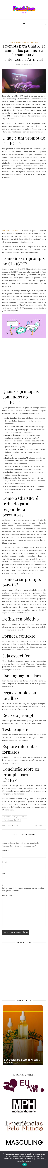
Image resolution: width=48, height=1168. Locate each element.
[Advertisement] (25, 36)
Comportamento (30, 42)
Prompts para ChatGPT (11, 820)
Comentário (7, 895)
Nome (5, 850)
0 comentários (40, 825)
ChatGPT (7, 817)
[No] (45, 1159)
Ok (25, 1164)
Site (3, 873)
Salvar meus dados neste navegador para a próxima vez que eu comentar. (23, 889)
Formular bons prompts (12, 230)
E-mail (5, 862)
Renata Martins (12, 825)
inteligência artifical (19, 817)
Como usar (15, 42)
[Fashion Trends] (24, 10)
